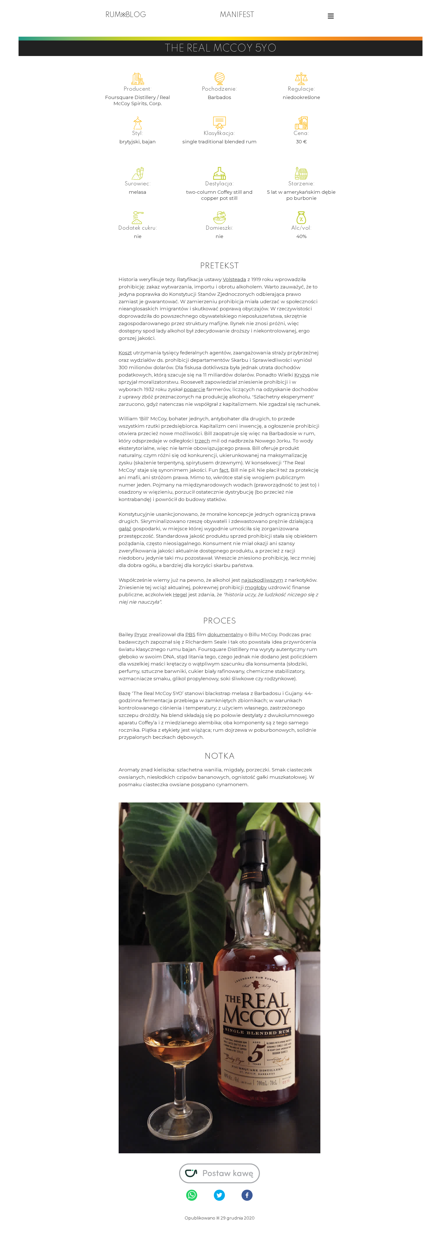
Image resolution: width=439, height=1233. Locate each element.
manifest (237, 15)
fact (224, 470)
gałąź (125, 528)
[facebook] (247, 1195)
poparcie (194, 389)
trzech (202, 441)
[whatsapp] (191, 1195)
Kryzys (302, 375)
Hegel (180, 594)
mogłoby (256, 587)
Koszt (125, 353)
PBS (190, 634)
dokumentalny (225, 634)
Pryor (140, 634)
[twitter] (219, 1195)
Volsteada (234, 279)
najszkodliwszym (262, 580)
